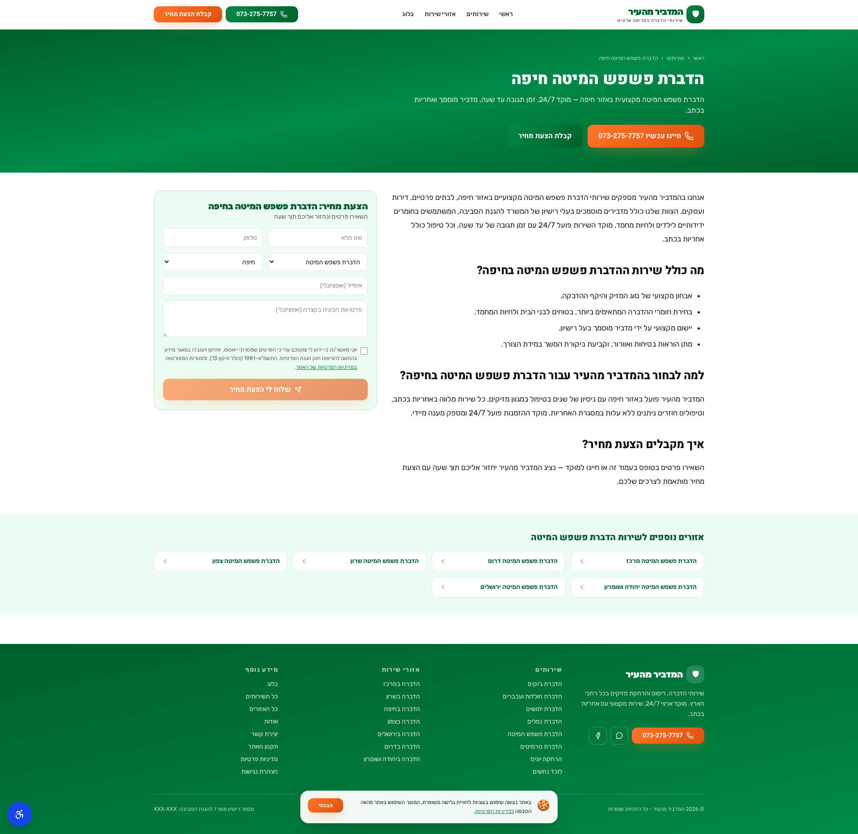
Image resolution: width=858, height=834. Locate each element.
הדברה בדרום (402, 746)
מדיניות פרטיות (259, 759)
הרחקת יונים (546, 759)
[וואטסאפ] (619, 736)
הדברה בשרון (403, 696)
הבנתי (325, 805)
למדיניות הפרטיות (494, 811)
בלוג (408, 14)
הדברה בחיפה (402, 709)
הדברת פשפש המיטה (535, 734)
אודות (271, 721)
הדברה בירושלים (399, 734)
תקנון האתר (263, 746)
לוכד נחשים (547, 771)
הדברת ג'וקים (545, 684)
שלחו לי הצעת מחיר (260, 389)
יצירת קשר (264, 734)
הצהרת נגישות (259, 771)
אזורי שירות (440, 14)
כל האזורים (263, 709)
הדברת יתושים (544, 709)
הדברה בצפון (403, 721)
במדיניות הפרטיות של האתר (326, 367)
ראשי (506, 14)
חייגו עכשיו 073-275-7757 (639, 136)
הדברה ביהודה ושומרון (392, 759)
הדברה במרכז (401, 684)
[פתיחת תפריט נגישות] (19, 814)
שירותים (477, 14)
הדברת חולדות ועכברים (532, 696)
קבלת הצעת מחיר (187, 14)
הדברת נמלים (544, 721)
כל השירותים (262, 696)
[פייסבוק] (598, 736)
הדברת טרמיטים (541, 746)
